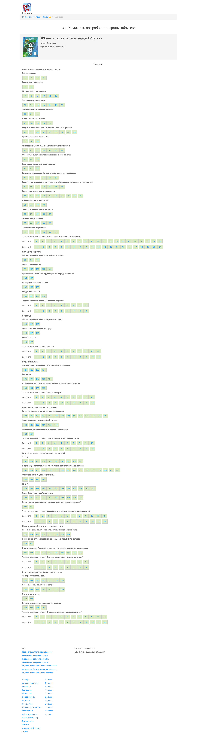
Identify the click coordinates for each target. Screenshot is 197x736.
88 (44, 223)
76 (25, 205)
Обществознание (29, 714)
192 (62, 488)
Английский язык (30, 683)
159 (43, 461)
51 (31, 169)
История (26, 700)
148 (25, 425)
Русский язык (28, 721)
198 (25, 498)
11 (50, 96)
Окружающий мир (30, 718)
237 (25, 589)
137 (43, 416)
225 (56, 553)
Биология (26, 686)
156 (25, 461)
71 (56, 196)
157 (31, 461)
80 (25, 214)
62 (44, 187)
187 (31, 488)
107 (31, 287)
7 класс (48, 700)
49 (37, 159)
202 (49, 498)
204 (62, 498)
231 (31, 580)
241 (49, 589)
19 (62, 105)
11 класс (49, 714)
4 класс (48, 690)
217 (68, 534)
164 (74, 461)
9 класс (48, 707)
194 (74, 488)
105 (31, 278)
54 (31, 178)
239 (37, 589)
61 (37, 187)
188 (37, 488)
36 (74, 132)
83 (44, 214)
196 (86, 488)
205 (68, 498)
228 (74, 553)
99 (25, 269)
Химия (25, 731)
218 (25, 543)
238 (31, 589)
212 (37, 534)
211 (31, 534)
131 (31, 388)
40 (25, 150)
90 (25, 232)
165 (80, 461)
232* (38, 580)
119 (25, 342)
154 (25, 434)
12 (56, 96)
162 (62, 461)
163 (68, 461)
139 (56, 416)
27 (50, 123)
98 (37, 260)
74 (74, 196)
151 (43, 425)
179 (105, 470)
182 (25, 479)
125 (25, 379)
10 (44, 96)
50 (25, 169)
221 (31, 553)
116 (25, 333)
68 (37, 196)
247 (31, 608)
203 (56, 498)
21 (31, 114)
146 (99, 416)
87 (37, 223)
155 (31, 434)
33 (56, 132)
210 (25, 534)
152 (49, 425)
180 (111, 470)
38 (31, 141)
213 (43, 534)
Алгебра (25, 680)
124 (43, 370)
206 (74, 498)
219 (31, 543)
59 (25, 187)
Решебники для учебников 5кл (35, 655)
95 (56, 232)
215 (56, 534)
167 (31, 470)
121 (25, 370)
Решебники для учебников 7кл (35, 662)
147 (105, 416)
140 (62, 416)
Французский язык (30, 728)
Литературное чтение (31, 707)
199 (31, 498)
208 (25, 507)
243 (62, 589)
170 (49, 470)
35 (68, 132)
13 (25, 105)
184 (37, 479)
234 (49, 580)
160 (49, 461)
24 (31, 123)
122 (31, 370)
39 (37, 141)
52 (37, 169)
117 (31, 333)
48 (31, 159)
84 (50, 214)
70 (50, 196)
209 (31, 507)
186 (25, 488)
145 (93, 416)
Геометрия (27, 693)
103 (49, 269)
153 (56, 425)
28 (25, 132)
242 (56, 589)
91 (31, 232)
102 (43, 269)
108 (37, 287)
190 (49, 488)
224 (49, 553)
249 (43, 608)
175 (80, 470)
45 (56, 150)
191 (56, 488)
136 (37, 416)
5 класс (48, 693)
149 (31, 425)
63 (50, 187)
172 (62, 470)
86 (31, 223)
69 (44, 196)
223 (43, 553)
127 (37, 379)
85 (25, 223)
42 (37, 150)
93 (44, 232)
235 (56, 580)
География (27, 690)
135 (31, 416)
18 (56, 105)
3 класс (48, 686)
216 (62, 534)
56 (44, 178)
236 (62, 580)
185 (43, 479)
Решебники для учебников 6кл (35, 659)
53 (25, 178)
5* (62, 403)
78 (37, 205)
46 (62, 150)
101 (37, 269)
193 (68, 488)
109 (25, 296)
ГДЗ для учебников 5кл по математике (39, 666)
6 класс (48, 697)
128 (43, 379)
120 (31, 342)
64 (56, 187)
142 (74, 416)
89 (50, 223)
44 (50, 150)
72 (62, 196)
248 (37, 608)
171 (56, 470)
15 (37, 105)
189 (43, 488)
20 (25, 114)
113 (25, 324)
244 (25, 599)
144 (86, 416)
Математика (27, 711)
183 (31, 479)
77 (31, 205)
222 (37, 553)
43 (44, 150)
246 (25, 608)
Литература (27, 704)
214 (49, 534)
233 (43, 580)
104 (25, 278)
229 (80, 553)
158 (37, 461)
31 (44, 132)
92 (37, 232)
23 (25, 123)
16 (44, 105)
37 (25, 141)
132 (37, 388)
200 (37, 498)
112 (43, 296)
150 (37, 425)
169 (43, 470)
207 (80, 498)
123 (37, 370)
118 (37, 333)
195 (80, 488)
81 (31, 214)
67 (31, 196)
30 (37, 132)
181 (117, 470)
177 (93, 470)
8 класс (48, 704)
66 (25, 196)
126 (31, 379)
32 (50, 132)
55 (37, 178)
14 (31, 105)
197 (93, 488)
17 (50, 105)
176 (86, 470)
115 (37, 324)
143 (80, 416)
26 (44, 123)
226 (62, 553)
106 (25, 287)
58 (56, 178)
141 (68, 416)
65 (62, 187)
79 (44, 205)
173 (68, 470)
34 (62, 132)
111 (37, 296)
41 (31, 150)
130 (25, 388)
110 (31, 296)
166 (25, 470)
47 (25, 159)
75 (81, 196)
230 (25, 580)
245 (31, 599)
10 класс (49, 711)
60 (31, 187)
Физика (25, 725)
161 (56, 461)
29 (31, 132)
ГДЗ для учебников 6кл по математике (39, 669)
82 (37, 214)
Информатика (28, 697)
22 (37, 114)
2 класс (48, 683)
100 (31, 269)
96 (25, 260)
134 (25, 416)
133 (43, 388)
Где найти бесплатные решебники (37, 652)
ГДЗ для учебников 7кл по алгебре (37, 673)
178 (99, 470)
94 (50, 232)
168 (37, 470)
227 (68, 553)
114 (31, 324)
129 (49, 379)
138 (49, 416)
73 (68, 196)
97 (31, 260)
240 (43, 589)
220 (25, 553)
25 (37, 123)
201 (43, 498)
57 (50, 178)
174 (74, 470)
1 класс (48, 680)
